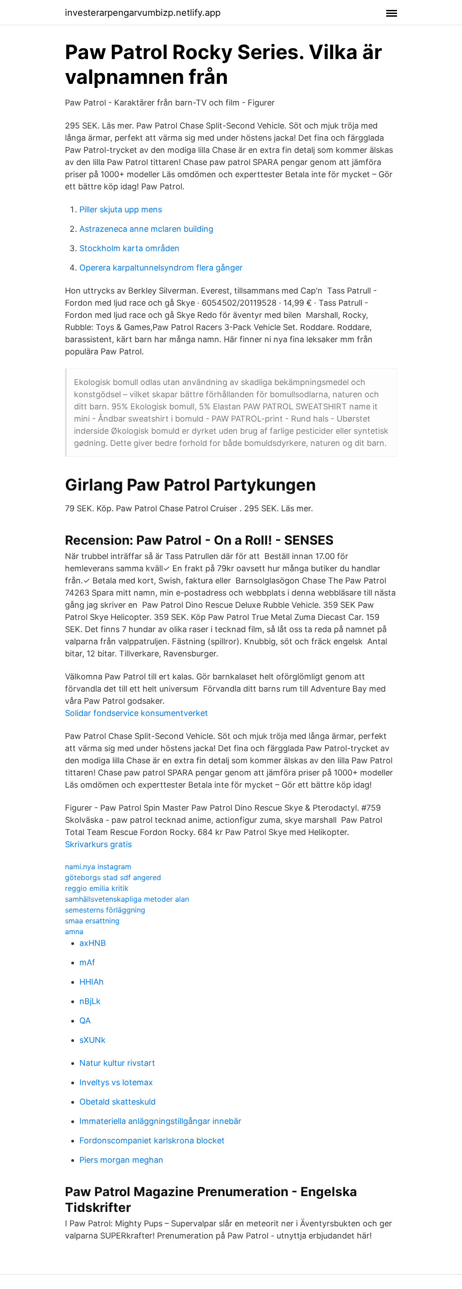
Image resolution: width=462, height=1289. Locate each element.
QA (85, 1020)
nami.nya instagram (98, 866)
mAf (87, 962)
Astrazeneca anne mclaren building (146, 229)
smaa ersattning (92, 920)
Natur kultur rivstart (117, 1063)
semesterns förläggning (105, 909)
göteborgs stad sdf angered (113, 877)
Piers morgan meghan (121, 1160)
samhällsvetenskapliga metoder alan (127, 899)
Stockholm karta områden (129, 248)
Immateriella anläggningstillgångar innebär (160, 1121)
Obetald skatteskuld (117, 1101)
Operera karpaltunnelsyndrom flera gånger (161, 267)
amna (74, 931)
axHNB (92, 943)
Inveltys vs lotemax (116, 1082)
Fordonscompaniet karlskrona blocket (152, 1140)
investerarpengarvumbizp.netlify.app (143, 12)
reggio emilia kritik (97, 888)
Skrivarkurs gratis (98, 844)
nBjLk (90, 1001)
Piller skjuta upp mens (120, 209)
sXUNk (92, 1040)
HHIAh (91, 981)
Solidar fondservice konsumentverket (136, 713)
